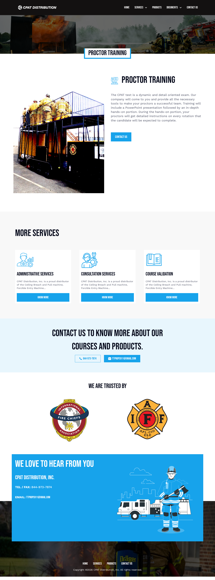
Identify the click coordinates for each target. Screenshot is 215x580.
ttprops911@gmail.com (38, 497)
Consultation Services (98, 274)
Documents (172, 7)
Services (139, 7)
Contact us (192, 7)
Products (157, 7)
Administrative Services (35, 274)
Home (127, 7)
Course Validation (159, 274)
